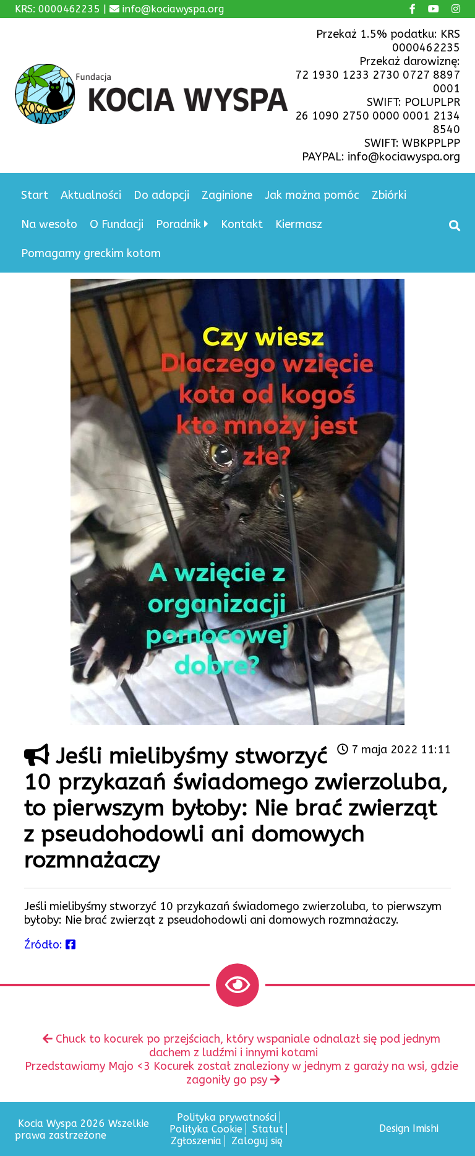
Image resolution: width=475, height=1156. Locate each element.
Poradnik (178, 224)
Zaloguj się (257, 1141)
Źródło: (45, 945)
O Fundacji (116, 224)
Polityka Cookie (205, 1129)
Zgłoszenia (196, 1141)
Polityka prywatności (226, 1117)
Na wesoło (49, 224)
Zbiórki (389, 195)
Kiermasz (298, 224)
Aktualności (91, 195)
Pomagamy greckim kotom (91, 253)
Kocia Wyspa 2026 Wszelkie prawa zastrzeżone (82, 1129)
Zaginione (227, 195)
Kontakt (242, 224)
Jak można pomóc (312, 195)
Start (34, 195)
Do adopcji (161, 195)
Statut (267, 1129)
